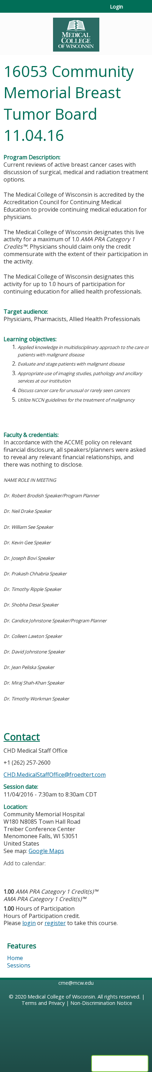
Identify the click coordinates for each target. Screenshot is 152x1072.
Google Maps (46, 851)
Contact (22, 736)
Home (15, 958)
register (55, 923)
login (29, 923)
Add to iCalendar (42, 874)
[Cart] (131, 10)
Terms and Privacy (43, 1003)
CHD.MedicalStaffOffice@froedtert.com (55, 774)
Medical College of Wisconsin (61, 996)
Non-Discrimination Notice (101, 1003)
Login (116, 6)
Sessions (18, 965)
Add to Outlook (59, 874)
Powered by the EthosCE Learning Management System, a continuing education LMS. (119, 1063)
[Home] (76, 32)
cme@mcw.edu (76, 982)
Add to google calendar (11, 874)
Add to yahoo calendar (26, 874)
